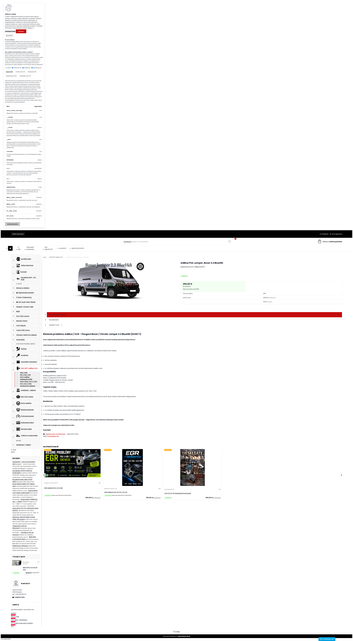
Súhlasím (21, 31)
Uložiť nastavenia (12, 224)
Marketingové (37, 68)
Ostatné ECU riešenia (27, 386)
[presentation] (44, 475)
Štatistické (27, 68)
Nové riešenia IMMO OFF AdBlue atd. (23, 485)
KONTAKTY (63, 248)
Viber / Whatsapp (20, 620)
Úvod (44, 257)
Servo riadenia (26, 403)
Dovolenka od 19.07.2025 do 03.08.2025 (22, 472)
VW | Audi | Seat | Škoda (26, 302)
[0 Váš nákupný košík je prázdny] (330, 241)
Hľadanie (127, 242)
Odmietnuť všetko (10, 31)
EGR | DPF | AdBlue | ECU (29, 368)
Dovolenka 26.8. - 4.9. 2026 (28, 278)
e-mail (16, 616)
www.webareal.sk (184, 636)
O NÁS (19, 248)
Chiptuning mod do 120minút (19, 527)
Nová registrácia (337, 234)
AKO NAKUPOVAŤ (49, 248)
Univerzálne (20, 340)
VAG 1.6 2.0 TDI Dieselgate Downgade (177, 493)
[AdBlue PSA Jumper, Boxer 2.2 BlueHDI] (109, 284)
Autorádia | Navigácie (29, 362)
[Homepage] (10, 248)
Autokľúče (24, 355)
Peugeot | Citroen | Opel (24, 307)
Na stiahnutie (53, 320)
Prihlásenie (325, 234)
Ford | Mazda (21, 325)
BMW (18, 311)
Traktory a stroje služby (29, 435)
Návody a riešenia (22, 288)
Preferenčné (17, 68)
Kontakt (24, 272)
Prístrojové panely (27, 416)
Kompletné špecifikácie (57, 315)
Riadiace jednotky (27, 410)
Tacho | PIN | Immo (23, 330)
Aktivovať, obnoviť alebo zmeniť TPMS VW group (23, 518)
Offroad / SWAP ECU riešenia (26, 335)
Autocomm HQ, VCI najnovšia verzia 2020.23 (25, 509)
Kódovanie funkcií (27, 423)
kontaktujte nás (53, 436)
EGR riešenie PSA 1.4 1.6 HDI (53, 488)
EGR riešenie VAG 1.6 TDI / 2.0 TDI (115, 492)
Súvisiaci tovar (55, 325)
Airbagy (24, 349)
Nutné (9, 68)
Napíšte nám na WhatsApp (55, 434)
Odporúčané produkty (26, 293)
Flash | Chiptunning (24, 297)
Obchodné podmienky (30, 248)
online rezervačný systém (23, 623)
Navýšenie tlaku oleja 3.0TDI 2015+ (22, 481)
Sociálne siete (26, 259)
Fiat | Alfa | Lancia (22, 316)
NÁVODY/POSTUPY (78, 248)
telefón (13, 613)
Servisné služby (26, 429)
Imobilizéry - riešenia (28, 390)
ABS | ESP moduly (27, 397)
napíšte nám (20, 597)
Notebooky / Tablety (23, 445)
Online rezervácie (18, 234)
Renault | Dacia (21, 321)
